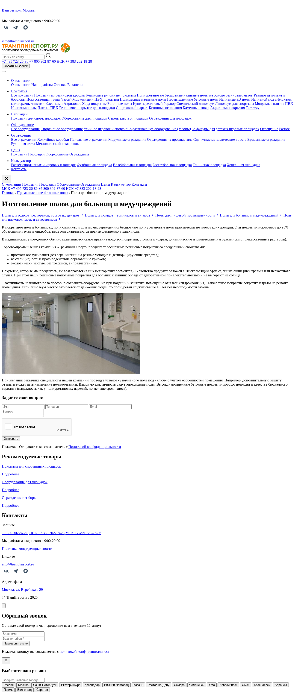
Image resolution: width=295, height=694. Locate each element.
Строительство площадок (128, 118)
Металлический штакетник (57, 144)
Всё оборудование (25, 129)
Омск (245, 685)
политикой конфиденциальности (86, 651)
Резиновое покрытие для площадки (87, 108)
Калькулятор (21, 161)
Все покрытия (22, 95)
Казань (138, 685)
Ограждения (21, 135)
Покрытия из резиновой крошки (59, 95)
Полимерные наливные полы (143, 99)
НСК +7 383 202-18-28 (83, 188)
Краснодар (92, 685)
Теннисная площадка (209, 165)
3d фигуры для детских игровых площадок (225, 129)
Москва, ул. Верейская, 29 (22, 590)
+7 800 (42, 61)
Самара (179, 685)
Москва (23, 685)
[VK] (6, 30)
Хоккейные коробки (53, 139)
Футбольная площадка (94, 165)
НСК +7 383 (74, 61)
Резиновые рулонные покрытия (111, 95)
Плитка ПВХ (48, 108)
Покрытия (19, 91)
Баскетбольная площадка (172, 165)
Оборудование (22, 125)
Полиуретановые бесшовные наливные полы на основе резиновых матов (195, 95)
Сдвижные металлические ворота (219, 139)
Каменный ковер (196, 108)
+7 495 (15, 61)
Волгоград (24, 689)
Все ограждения (23, 139)
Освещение (269, 129)
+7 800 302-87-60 (51, 188)
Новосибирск (228, 685)
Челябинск (196, 685)
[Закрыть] (4, 605)
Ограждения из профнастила (169, 139)
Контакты (19, 169)
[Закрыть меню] (6, 178)
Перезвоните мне (16, 643)
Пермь (8, 689)
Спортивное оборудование (62, 129)
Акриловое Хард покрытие (85, 103)
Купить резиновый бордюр (154, 103)
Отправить (11, 438)
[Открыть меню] (4, 71)
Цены (15, 150)
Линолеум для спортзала (234, 103)
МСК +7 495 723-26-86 (20, 188)
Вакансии (75, 85)
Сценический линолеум (195, 103)
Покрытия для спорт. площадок (36, 118)
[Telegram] (16, 30)
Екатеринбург (70, 685)
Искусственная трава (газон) (49, 99)
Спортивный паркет (132, 108)
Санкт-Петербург (44, 685)
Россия (9, 685)
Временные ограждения (266, 139)
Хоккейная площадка (243, 165)
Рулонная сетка (23, 144)
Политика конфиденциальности (27, 549)
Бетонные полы (119, 103)
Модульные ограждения (127, 139)
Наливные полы (24, 108)
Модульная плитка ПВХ (274, 103)
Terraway (253, 108)
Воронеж (281, 685)
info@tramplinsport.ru (18, 41)
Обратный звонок (16, 66)
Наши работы (42, 85)
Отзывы (60, 85)
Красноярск (262, 685)
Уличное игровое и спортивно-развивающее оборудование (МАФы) (137, 129)
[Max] (25, 30)
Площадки (19, 114)
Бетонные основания (165, 108)
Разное (284, 129)
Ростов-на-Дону (158, 685)
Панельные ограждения (88, 139)
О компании (20, 80)
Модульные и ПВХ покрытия (95, 99)
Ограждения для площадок (170, 118)
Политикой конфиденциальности (94, 447)
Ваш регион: (18, 10)
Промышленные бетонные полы (192, 99)
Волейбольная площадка (132, 165)
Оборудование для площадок (84, 118)
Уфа (212, 685)
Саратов (42, 689)
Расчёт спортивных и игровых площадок (43, 165)
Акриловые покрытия (227, 108)
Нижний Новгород (116, 685)
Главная (8, 193)
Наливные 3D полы (234, 99)
